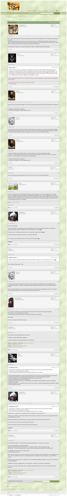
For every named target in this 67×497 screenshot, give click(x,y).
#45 (58, 440)
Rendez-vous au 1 (10, 16)
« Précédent (14, 20)
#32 (58, 64)
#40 (58, 281)
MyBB (11, 495)
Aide (58, 10)
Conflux (11, 204)
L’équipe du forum (11, 492)
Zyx (20, 183)
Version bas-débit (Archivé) (35, 492)
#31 (58, 36)
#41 (58, 309)
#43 (58, 364)
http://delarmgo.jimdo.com (15, 344)
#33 (58, 102)
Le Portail (20, 492)
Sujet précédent (12, 481)
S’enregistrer (25, 13)
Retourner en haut (26, 492)
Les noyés (12, 202)
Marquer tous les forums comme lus (47, 492)
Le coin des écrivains (18, 16)
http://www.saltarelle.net (29, 343)
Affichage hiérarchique (54, 22)
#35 (58, 150)
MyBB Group (18, 495)
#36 (58, 172)
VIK (19, 354)
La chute (17, 202)
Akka (17, 91)
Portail (29, 10)
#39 (58, 254)
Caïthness (21, 212)
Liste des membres (44, 10)
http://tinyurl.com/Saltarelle (17, 346)
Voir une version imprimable (13, 486)
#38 (58, 223)
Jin (18, 54)
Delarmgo (10, 327)
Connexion (19, 13)
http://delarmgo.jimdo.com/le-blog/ (19, 345)
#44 (58, 403)
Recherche (36, 10)
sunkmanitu (22, 25)
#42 (58, 332)
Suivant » (27, 20)
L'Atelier (24, 16)
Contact (16, 492)
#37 (58, 191)
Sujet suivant (19, 481)
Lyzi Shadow (18, 298)
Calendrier (53, 10)
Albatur (10, 167)
